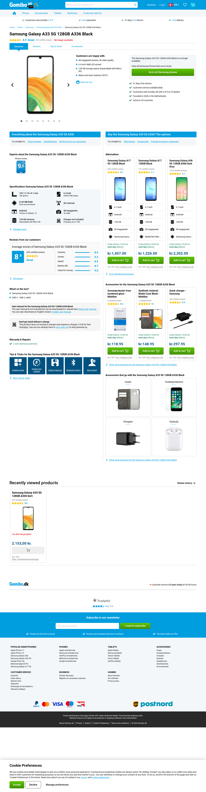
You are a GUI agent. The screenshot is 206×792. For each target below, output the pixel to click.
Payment (14, 676)
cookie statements (100, 777)
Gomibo (112, 672)
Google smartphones (67, 661)
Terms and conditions (120, 723)
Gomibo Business (66, 676)
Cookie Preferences (101, 723)
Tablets (58, 13)
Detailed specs (20, 229)
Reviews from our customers (72, 141)
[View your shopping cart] (192, 4)
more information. (129, 718)
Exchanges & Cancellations (22, 686)
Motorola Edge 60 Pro (20, 664)
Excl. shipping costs (124, 267)
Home (12, 27)
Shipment (15, 684)
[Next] (68, 85)
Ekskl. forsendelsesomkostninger (25, 559)
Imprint (88, 723)
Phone (25, 13)
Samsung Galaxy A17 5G (21, 667)
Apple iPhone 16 (17, 653)
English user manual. (61, 312)
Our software (113, 678)
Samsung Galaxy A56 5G (21, 658)
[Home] (14, 13)
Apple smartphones (67, 650)
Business (72, 13)
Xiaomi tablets (114, 656)
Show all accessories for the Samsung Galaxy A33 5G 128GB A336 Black (143, 364)
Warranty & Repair (18, 689)
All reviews (18, 278)
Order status (16, 678)
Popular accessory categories (165, 141)
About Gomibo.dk (66, 723)
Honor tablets (113, 658)
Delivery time (16, 681)
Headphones (162, 661)
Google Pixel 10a (17, 661)
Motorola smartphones (68, 658)
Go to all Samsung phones (121, 274)
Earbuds (160, 658)
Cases (159, 650)
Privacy (79, 723)
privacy (84, 777)
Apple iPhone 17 (17, 650)
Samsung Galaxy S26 (19, 656)
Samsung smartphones (68, 653)
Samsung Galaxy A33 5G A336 (49, 27)
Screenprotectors (163, 653)
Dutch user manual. (87, 309)
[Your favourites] (185, 4)
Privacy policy (113, 681)
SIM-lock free (86, 82)
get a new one (62, 327)
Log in (162, 5)
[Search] (135, 4)
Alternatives (129, 141)
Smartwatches (162, 664)
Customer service (92, 13)
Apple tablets (113, 650)
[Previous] (13, 85)
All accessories (163, 667)
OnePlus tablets (114, 661)
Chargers (160, 656)
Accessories (41, 13)
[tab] (21, 121)
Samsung (30, 27)
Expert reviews (34, 141)
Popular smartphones (23, 647)
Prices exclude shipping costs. (131, 716)
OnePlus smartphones (68, 656)
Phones (63, 647)
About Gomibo (114, 676)
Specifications (50, 141)
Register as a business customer (72, 678)
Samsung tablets (115, 653)
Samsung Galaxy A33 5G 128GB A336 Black (83, 27)
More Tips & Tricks (21, 378)
